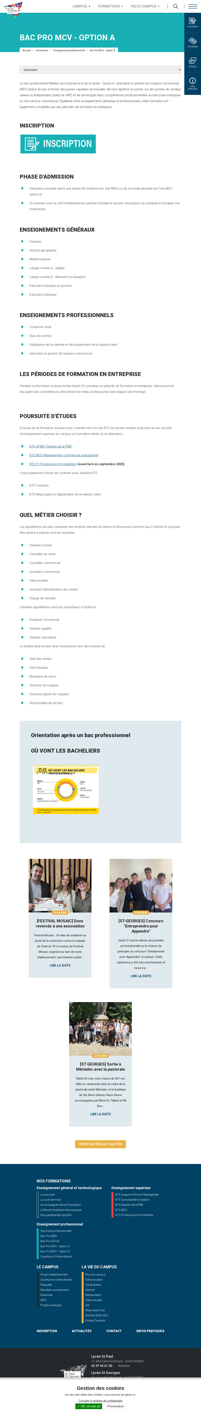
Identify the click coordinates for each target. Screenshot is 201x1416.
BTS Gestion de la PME (129, 1204)
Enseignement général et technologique (69, 1188)
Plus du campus (95, 1274)
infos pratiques (150, 1331)
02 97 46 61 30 (101, 1365)
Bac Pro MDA (48, 1236)
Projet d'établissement (54, 1274)
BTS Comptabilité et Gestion (132, 1199)
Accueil (27, 50)
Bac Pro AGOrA (49, 1241)
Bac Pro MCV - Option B (54, 1251)
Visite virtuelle (93, 1300)
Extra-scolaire (93, 1279)
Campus (80, 6)
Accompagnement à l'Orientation (60, 1204)
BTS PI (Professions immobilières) (53, 464)
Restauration (93, 1295)
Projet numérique (50, 1305)
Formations (109, 6)
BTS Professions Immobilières (134, 1215)
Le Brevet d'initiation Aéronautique (61, 1209)
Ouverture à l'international (56, 1256)
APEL (43, 1300)
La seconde (47, 1194)
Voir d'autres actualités (100, 1144)
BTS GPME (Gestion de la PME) (50, 446)
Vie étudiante (93, 1284)
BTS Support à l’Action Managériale (137, 1194)
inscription (47, 1331)
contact (114, 1331)
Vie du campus (143, 6)
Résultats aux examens (54, 1289)
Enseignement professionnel (69, 50)
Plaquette (46, 1284)
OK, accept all (90, 1406)
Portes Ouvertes (95, 1320)
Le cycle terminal (50, 1199)
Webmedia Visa (95, 1310)
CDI (87, 1305)
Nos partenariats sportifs (56, 1215)
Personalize (115, 1406)
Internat (90, 1289)
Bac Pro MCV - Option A (54, 1246)
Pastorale (46, 1295)
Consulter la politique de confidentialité (100, 1400)
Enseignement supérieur (131, 1188)
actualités (81, 1331)
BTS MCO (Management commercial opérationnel (63, 455)
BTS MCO (121, 1209)
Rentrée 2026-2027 (97, 1315)
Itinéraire (124, 1365)
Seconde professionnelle (55, 1231)
